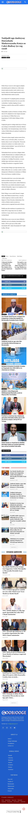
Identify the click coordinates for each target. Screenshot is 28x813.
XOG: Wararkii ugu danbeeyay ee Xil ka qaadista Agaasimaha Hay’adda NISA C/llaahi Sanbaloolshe (14, 633)
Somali (8, 57)
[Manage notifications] (24, 809)
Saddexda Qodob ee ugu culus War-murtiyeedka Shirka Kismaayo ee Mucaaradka (12, 343)
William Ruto (4, 258)
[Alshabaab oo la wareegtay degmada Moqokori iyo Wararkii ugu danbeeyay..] (5, 540)
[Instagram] (6, 727)
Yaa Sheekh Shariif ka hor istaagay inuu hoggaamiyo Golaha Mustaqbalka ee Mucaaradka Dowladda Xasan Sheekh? (13, 318)
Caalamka (4, 57)
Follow (23, 284)
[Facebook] (3, 727)
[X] (10, 727)
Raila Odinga (19, 256)
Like (24, 281)
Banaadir (3, 364)
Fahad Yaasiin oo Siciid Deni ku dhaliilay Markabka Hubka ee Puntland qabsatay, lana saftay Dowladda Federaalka (13, 444)
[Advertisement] (14, 19)
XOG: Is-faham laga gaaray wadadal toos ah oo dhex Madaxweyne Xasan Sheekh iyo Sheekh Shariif (14, 591)
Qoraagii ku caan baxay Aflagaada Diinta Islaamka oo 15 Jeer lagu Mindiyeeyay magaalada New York (20, 265)
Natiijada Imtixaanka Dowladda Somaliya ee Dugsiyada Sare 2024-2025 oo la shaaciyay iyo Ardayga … (13, 368)
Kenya (7, 256)
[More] (19, 63)
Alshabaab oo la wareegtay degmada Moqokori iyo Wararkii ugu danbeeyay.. (17, 540)
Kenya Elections (13, 256)
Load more (13, 547)
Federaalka (4, 314)
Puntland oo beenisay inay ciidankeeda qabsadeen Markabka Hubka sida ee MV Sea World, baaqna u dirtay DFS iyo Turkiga (18, 507)
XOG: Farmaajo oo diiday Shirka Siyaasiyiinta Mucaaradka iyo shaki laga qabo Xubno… (13, 696)
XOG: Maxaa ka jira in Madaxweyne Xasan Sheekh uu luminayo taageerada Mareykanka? (14, 654)
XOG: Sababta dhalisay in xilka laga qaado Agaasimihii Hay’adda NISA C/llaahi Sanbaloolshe (14, 612)
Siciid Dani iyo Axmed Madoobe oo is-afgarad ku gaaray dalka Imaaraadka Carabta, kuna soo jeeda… (14, 675)
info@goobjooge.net (13, 723)
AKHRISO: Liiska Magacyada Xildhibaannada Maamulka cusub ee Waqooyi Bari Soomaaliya (12, 392)
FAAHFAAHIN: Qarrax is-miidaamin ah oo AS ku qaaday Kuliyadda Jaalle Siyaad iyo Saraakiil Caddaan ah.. (18, 519)
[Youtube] (14, 727)
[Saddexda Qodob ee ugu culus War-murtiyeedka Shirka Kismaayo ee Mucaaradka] (14, 331)
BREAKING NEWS (5, 413)
